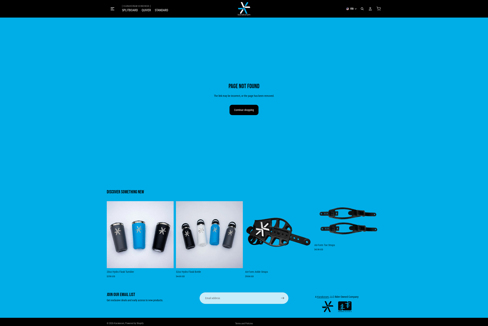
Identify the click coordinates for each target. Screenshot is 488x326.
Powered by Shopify (134, 323)
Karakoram (323, 296)
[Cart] (378, 9)
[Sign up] (283, 298)
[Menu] (112, 9)
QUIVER (146, 10)
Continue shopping (244, 109)
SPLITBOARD (130, 10)
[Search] (362, 9)
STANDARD (161, 10)
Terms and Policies (244, 323)
